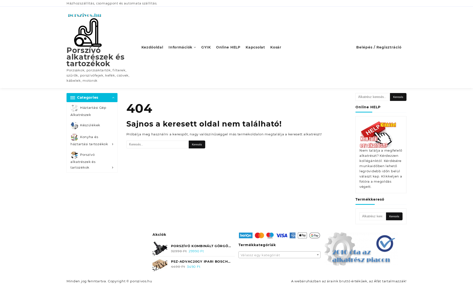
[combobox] (279, 254)
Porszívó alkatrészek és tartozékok (96, 57)
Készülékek (90, 125)
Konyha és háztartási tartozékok (89, 140)
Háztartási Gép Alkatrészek (88, 111)
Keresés (398, 96)
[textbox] (280, 256)
